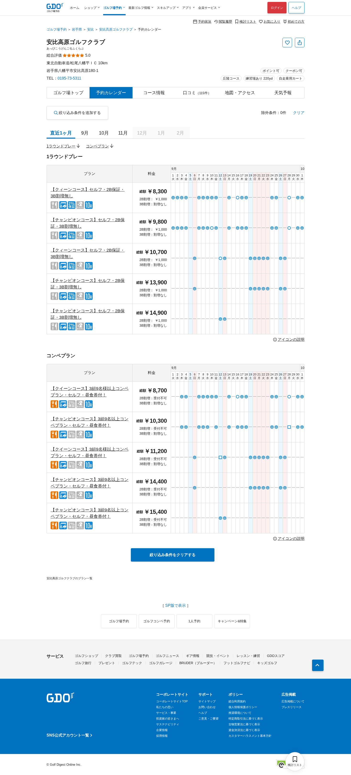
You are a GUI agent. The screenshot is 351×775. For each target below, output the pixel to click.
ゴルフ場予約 (57, 29)
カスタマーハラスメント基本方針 (250, 735)
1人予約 (194, 621)
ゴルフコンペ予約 (156, 621)
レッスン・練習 (248, 655)
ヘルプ (296, 8)
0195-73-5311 (69, 78)
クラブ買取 (113, 655)
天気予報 (283, 92)
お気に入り (272, 21)
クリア (298, 113)
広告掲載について (293, 701)
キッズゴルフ (267, 663)
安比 (90, 29)
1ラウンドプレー (61, 146)
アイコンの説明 (291, 339)
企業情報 (162, 730)
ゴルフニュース (167, 655)
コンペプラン (97, 146)
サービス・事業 (166, 713)
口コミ (197, 92)
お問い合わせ (207, 707)
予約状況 (204, 21)
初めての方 (296, 21)
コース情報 (154, 92)
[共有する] (299, 42)
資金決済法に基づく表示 (244, 730)
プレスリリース (292, 707)
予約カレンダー (111, 92)
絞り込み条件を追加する (80, 113)
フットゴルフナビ (236, 663)
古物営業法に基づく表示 (244, 724)
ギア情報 (192, 655)
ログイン (277, 8)
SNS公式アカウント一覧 (68, 735)
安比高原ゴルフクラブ (116, 29)
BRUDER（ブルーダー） (198, 663)
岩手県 (77, 29)
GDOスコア (276, 655)
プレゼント (106, 663)
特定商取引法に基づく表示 (246, 718)
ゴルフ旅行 (83, 663)
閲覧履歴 (225, 21)
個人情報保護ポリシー (243, 707)
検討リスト (247, 21)
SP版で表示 (175, 605)
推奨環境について (240, 713)
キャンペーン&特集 (232, 621)
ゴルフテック (132, 663)
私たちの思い (164, 707)
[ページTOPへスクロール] (318, 665)
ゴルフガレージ (160, 663)
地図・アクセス (240, 92)
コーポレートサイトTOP (172, 701)
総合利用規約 (237, 701)
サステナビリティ (167, 724)
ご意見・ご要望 (208, 718)
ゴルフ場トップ (68, 92)
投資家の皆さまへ (167, 718)
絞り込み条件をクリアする (173, 555)
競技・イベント (218, 655)
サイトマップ (207, 701)
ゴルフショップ (86, 655)
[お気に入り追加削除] (287, 42)
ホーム (74, 8)
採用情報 (162, 735)
